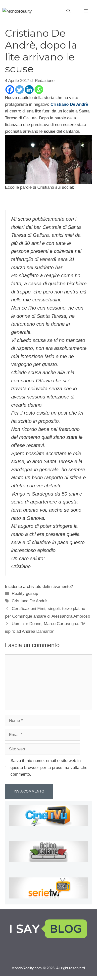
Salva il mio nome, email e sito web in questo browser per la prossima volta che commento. (48, 767)
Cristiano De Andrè (29, 601)
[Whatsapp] (39, 89)
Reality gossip (25, 593)
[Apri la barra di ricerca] (68, 11)
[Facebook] (9, 89)
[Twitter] (19, 89)
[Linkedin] (29, 89)
